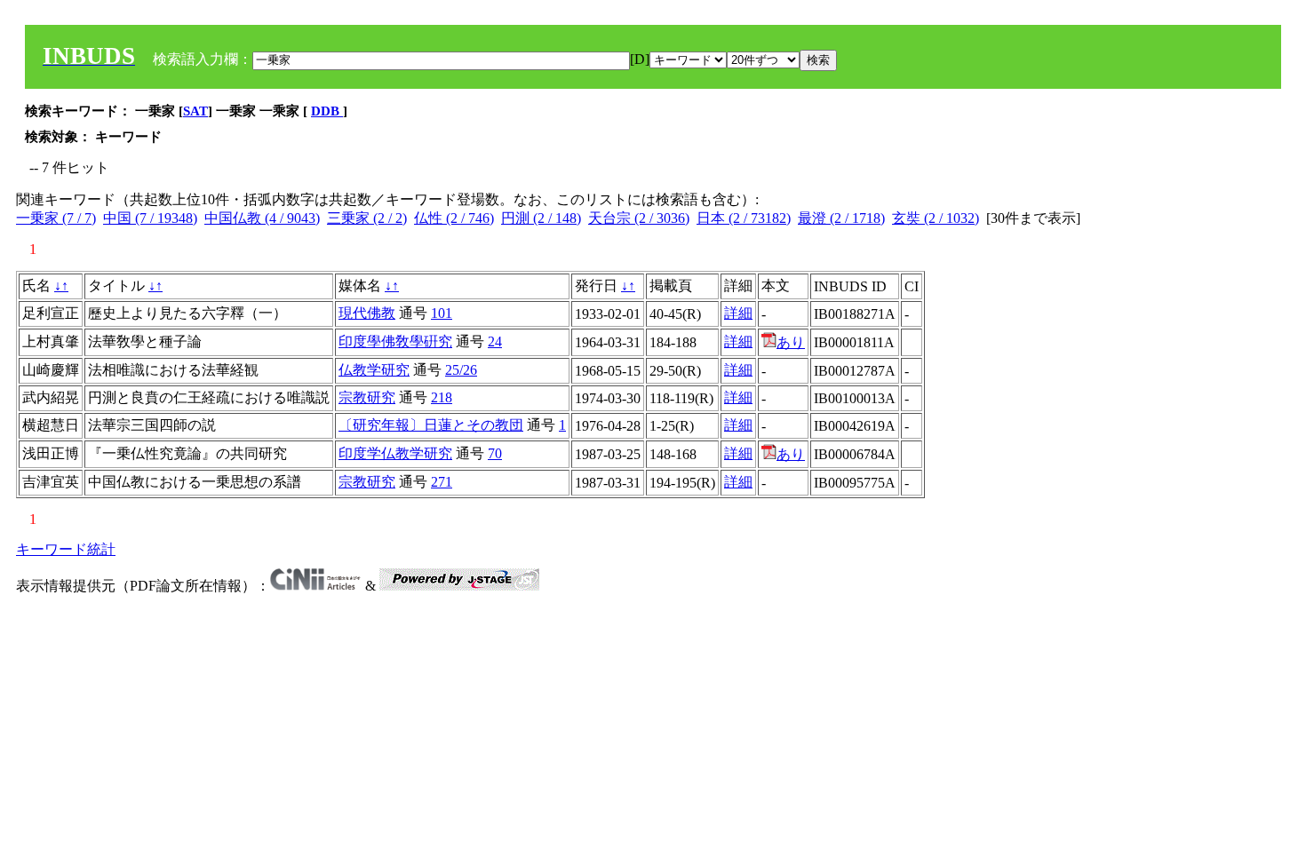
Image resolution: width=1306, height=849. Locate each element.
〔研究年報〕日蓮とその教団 (430, 424)
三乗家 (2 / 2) (367, 218)
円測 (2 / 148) (541, 218)
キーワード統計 (65, 549)
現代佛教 (366, 313)
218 (441, 397)
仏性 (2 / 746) (454, 218)
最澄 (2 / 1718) (841, 218)
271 (441, 481)
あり (790, 342)
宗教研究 (366, 397)
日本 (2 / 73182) (744, 218)
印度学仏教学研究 (395, 453)
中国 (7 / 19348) (150, 218)
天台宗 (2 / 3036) (638, 218)
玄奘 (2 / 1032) (935, 218)
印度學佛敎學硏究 (395, 341)
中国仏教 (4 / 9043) (262, 218)
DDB (327, 111)
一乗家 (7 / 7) (56, 218)
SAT (195, 111)
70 (495, 453)
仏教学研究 (374, 369)
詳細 (738, 313)
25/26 (461, 369)
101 (441, 313)
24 (495, 341)
